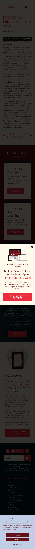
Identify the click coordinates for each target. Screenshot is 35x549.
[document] (17, 274)
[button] (32, 246)
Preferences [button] (13, 529)
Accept (17, 535)
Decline (17, 539)
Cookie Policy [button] (8, 527)
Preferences (17, 544)
